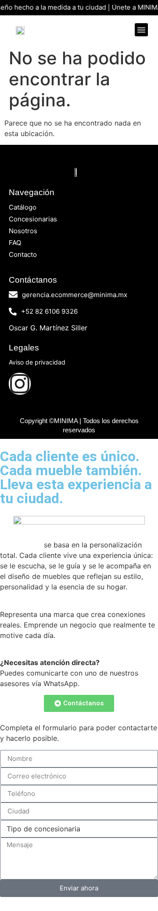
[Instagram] (20, 384)
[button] (141, 29)
